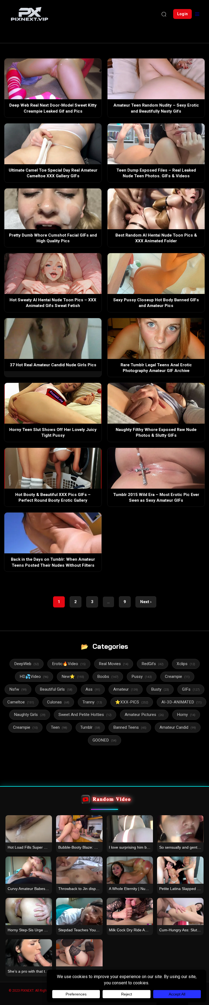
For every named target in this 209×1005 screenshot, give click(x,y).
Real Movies (113, 663)
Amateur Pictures (144, 714)
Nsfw (18, 689)
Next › (146, 601)
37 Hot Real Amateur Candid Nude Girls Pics (53, 364)
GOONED (104, 740)
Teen (59, 727)
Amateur (125, 689)
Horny (186, 714)
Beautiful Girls (56, 689)
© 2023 (14, 990)
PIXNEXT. (27, 990)
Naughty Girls (29, 714)
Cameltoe (20, 702)
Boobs (107, 676)
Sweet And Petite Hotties (85, 714)
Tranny (92, 702)
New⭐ (73, 676)
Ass (92, 689)
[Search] (164, 14)
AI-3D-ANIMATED (181, 702)
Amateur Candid (177, 727)
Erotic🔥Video (69, 663)
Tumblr (90, 727)
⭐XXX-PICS (131, 702)
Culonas (58, 702)
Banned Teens (129, 727)
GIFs (191, 689)
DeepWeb (26, 663)
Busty (160, 689)
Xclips (186, 663)
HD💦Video (34, 676)
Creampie (177, 676)
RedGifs (153, 663)
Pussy (141, 676)
